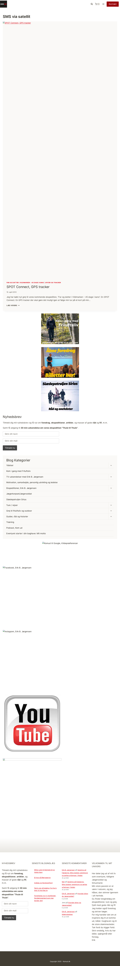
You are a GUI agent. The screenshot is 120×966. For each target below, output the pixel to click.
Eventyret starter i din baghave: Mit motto (26, 533)
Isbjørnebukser (67, 914)
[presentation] (60, 149)
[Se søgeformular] (92, 4)
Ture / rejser (12, 505)
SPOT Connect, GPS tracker (28, 287)
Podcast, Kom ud (14, 528)
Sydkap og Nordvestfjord (43, 883)
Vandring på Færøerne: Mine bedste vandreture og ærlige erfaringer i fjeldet (75, 872)
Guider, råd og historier (17, 516)
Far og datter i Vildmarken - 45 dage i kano (25, 282)
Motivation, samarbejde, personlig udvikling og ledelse (32, 482)
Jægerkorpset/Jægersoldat (19, 494)
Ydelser (9, 465)
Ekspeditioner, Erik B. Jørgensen (21, 488)
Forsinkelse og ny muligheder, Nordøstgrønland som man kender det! (45, 898)
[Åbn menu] (103, 4)
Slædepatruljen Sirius (16, 499)
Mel (63, 882)
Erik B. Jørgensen (68, 870)
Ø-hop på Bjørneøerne (42, 877)
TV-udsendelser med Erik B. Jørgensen (24, 477)
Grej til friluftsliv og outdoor (19, 511)
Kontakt (113, 4)
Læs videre (13, 305)
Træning (10, 522)
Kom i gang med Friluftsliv (18, 471)
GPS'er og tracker (53, 282)
